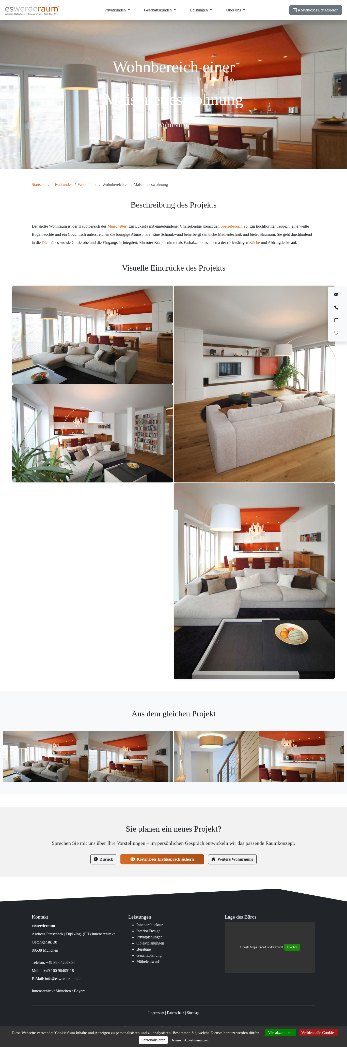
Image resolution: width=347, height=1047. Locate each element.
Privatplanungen (149, 937)
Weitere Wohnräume (235, 859)
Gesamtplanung (149, 955)
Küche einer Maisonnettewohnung (301, 755)
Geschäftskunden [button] (158, 10)
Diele (46, 242)
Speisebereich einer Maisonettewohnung (131, 755)
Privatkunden (62, 184)
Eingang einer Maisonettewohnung (216, 755)
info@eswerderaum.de (63, 979)
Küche (254, 242)
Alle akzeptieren (280, 1032)
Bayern (80, 991)
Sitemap (193, 1013)
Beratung (143, 949)
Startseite (39, 184)
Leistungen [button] (199, 10)
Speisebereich (231, 226)
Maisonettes (117, 226)
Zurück (106, 859)
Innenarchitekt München (51, 991)
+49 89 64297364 (60, 962)
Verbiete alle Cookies (318, 1032)
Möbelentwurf (147, 961)
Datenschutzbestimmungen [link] (189, 1040)
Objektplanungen (150, 943)
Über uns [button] (234, 10)
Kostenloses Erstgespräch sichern (165, 859)
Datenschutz (175, 1013)
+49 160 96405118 (58, 970)
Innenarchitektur (149, 925)
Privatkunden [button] (115, 10)
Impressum (156, 1013)
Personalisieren (153, 1040)
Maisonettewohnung (45, 754)
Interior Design (148, 931)
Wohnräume (87, 184)
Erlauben (292, 947)
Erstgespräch (318, 10)
